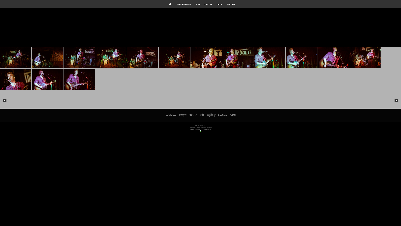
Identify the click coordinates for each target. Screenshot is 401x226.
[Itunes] (193, 116)
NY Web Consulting (206, 129)
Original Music (184, 4)
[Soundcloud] (201, 116)
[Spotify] (212, 116)
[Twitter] (223, 116)
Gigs (198, 4)
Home (170, 4)
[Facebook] (171, 116)
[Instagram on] (183, 116)
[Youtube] (233, 116)
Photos (208, 4)
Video (219, 4)
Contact (231, 4)
